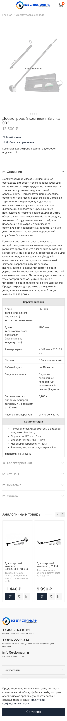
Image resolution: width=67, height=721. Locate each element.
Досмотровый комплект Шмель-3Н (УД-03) (16, 566)
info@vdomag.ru (15, 652)
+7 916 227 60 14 (15, 640)
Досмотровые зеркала (30, 14)
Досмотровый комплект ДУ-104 (47, 565)
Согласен (33, 712)
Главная (7, 14)
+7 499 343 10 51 (16, 630)
